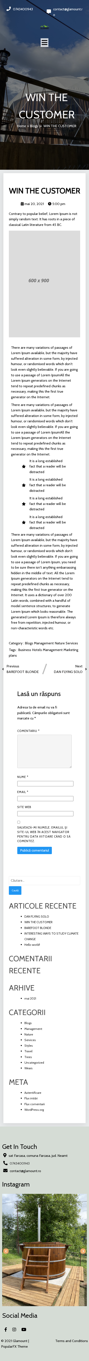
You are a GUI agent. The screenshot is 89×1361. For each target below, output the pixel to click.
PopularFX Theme (14, 1346)
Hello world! (32, 945)
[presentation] (6, 1251)
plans (13, 655)
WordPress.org (34, 1110)
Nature (60, 643)
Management (44, 643)
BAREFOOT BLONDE (37, 928)
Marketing (71, 650)
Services (72, 643)
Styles (28, 1046)
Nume (22, 777)
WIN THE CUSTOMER (38, 922)
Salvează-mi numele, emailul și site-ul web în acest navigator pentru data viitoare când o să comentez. (44, 834)
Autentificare (32, 1093)
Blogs (34, 126)
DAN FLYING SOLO (36, 916)
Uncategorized (34, 1063)
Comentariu (28, 731)
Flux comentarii (34, 1104)
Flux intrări (31, 1098)
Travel (28, 1051)
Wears (28, 1068)
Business (25, 650)
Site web (24, 807)
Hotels (37, 650)
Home (21, 126)
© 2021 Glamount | (15, 1341)
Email (22, 792)
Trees (28, 1057)
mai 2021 (30, 998)
